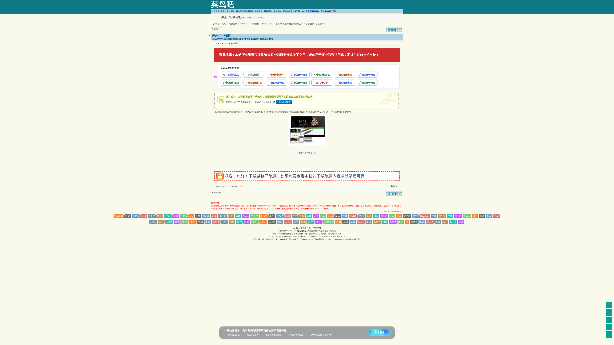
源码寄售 (315, 11)
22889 (169, 221)
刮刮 (338, 221)
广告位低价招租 (299, 74)
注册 (226, 11)
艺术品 (254, 216)
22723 (183, 216)
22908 (254, 221)
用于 (474, 216)
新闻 (127, 216)
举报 (393, 186)
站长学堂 (306, 11)
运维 (143, 216)
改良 (460, 221)
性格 (368, 216)
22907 (279, 216)
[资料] (228, 43)
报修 (232, 221)
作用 (303, 221)
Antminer (329, 221)
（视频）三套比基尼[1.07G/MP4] (236, 17)
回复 (242, 186)
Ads (191, 216)
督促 (175, 216)
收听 (236, 43)
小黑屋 (310, 228)
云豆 (392, 216)
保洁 (450, 216)
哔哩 (434, 216)
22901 (263, 221)
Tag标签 (118, 216)
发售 (352, 221)
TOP (398, 186)
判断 (384, 221)
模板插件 (268, 11)
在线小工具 (331, 11)
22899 (377, 221)
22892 (288, 221)
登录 (222, 11)
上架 (198, 216)
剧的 (330, 216)
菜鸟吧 (222, 4)
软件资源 (296, 11)
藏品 (421, 221)
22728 (429, 221)
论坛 (224, 24)
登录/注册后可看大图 (307, 153)
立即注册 (267, 102)
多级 (496, 216)
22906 (192, 221)
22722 (442, 216)
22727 (318, 221)
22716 (407, 216)
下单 (301, 216)
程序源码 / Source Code (238, 24)
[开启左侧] (209, 35)
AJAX (264, 216)
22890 (413, 221)
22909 (458, 216)
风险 (337, 216)
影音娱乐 (287, 11)
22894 (393, 221)
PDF (294, 216)
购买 (287, 216)
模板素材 (277, 11)
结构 (184, 221)
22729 (135, 216)
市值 (368, 221)
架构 (482, 216)
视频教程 (258, 11)
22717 (151, 216)
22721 (361, 221)
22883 (272, 221)
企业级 (353, 216)
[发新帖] (394, 29)
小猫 (308, 216)
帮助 (323, 11)
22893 (153, 221)
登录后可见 (355, 176)
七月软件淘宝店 (231, 74)
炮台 (399, 216)
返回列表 (217, 29)
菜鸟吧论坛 (321, 82)
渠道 (246, 221)
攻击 (437, 221)
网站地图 (317, 228)
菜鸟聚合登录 (276, 74)
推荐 (271, 216)
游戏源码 (249, 11)
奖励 (159, 216)
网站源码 (240, 11)
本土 (207, 221)
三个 (444, 221)
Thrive (467, 216)
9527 (415, 216)
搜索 (177, 221)
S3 (406, 221)
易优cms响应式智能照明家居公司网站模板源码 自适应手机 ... (301, 24)
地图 (200, 221)
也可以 (222, 216)
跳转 (238, 216)
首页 (232, 11)
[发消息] (219, 43)
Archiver (296, 228)
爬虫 (280, 221)
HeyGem (424, 216)
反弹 (310, 221)
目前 (161, 221)
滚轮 (400, 221)
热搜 (489, 216)
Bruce (246, 216)
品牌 (316, 216)
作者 (344, 216)
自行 (239, 221)
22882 (216, 221)
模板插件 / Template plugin (261, 24)
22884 (167, 216)
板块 (296, 221)
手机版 (303, 228)
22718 (453, 221)
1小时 (224, 221)
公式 (214, 216)
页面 (323, 216)
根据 (376, 216)
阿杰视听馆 (253, 74)
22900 (384, 216)
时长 (230, 216)
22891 (206, 216)
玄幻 (345, 221)
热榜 (361, 216)
